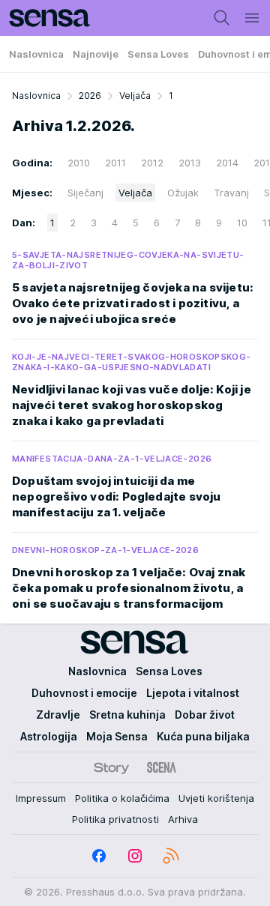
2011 (115, 163)
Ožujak (183, 193)
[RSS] (171, 856)
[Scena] (161, 767)
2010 (79, 163)
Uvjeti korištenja (216, 798)
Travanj (231, 193)
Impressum (41, 798)
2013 (189, 163)
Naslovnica (36, 95)
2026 (90, 95)
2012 (152, 163)
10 (242, 223)
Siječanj (86, 193)
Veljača (135, 95)
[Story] (111, 767)
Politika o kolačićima (122, 798)
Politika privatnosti (115, 819)
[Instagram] (135, 856)
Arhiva (183, 819)
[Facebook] (99, 856)
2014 (227, 163)
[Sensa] (45, 18)
